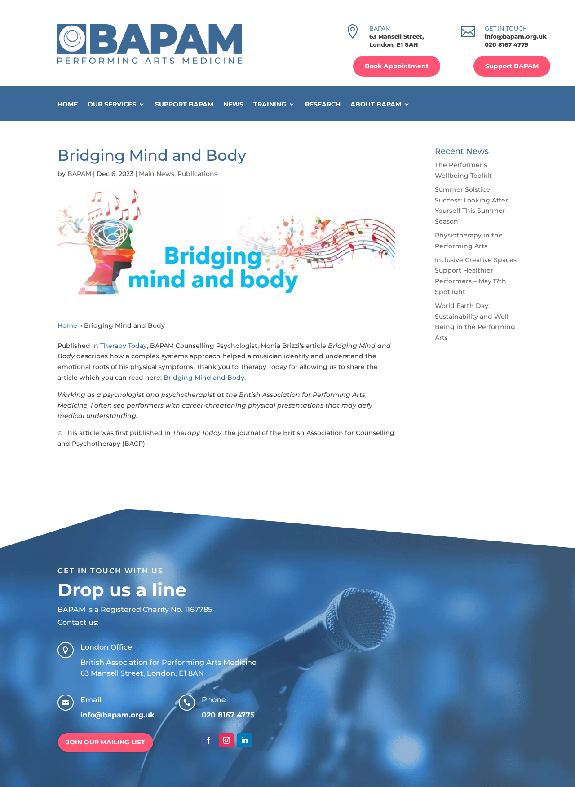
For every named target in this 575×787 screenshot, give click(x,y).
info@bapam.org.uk (516, 36)
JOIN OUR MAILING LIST (105, 742)
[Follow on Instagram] (226, 740)
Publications (197, 174)
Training (269, 104)
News (233, 104)
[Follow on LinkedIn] (244, 740)
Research (323, 104)
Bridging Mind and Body (204, 378)
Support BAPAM (512, 66)
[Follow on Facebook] (208, 740)
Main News (156, 174)
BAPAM (79, 174)
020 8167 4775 (506, 44)
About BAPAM (375, 104)
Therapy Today (123, 346)
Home (68, 104)
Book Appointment (397, 66)
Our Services (112, 104)
